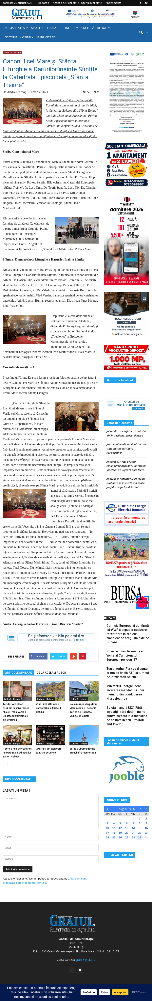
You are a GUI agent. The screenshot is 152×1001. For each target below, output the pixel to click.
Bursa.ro (110, 618)
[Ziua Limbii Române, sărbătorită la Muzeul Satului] (50, 691)
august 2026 (127, 809)
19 (120, 832)
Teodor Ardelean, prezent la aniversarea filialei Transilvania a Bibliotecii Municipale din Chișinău (16, 712)
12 (120, 828)
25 (113, 837)
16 (146, 828)
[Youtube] (146, 2)
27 (126, 837)
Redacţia (43, 3)
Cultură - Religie (12, 52)
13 (126, 828)
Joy (108, 444)
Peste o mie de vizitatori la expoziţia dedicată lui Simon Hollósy (17, 752)
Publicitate (46, 37)
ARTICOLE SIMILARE (18, 672)
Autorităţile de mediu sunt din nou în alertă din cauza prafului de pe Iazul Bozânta (125, 483)
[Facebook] (140, 2)
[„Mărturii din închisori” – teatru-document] (50, 735)
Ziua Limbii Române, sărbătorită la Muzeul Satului (48, 708)
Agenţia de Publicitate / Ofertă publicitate (77, 3)
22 (139, 832)
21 (133, 832)
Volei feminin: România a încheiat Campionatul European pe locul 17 (124, 655)
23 (146, 832)
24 (107, 837)
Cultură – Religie (94, 28)
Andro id (111, 461)
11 (113, 828)
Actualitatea (15, 28)
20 (126, 832)
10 (107, 828)
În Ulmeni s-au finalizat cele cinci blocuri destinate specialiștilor (126, 448)
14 (133, 828)
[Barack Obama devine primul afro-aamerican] (84, 735)
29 (139, 837)
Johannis (111, 431)
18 (113, 832)
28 (133, 837)
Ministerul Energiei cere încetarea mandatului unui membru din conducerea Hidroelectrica (125, 692)
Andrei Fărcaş (16, 92)
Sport (35, 28)
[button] (142, 32)
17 (107, 832)
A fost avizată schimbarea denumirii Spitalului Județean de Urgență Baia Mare (126, 466)
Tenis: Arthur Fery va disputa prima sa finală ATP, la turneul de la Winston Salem (127, 673)
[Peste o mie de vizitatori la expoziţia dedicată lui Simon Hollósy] (17, 735)
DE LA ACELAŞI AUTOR (51, 672)
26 (120, 837)
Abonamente (113, 3)
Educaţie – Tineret (61, 28)
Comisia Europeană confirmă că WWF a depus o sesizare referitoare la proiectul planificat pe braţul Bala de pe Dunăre (127, 634)
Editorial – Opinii (18, 37)
